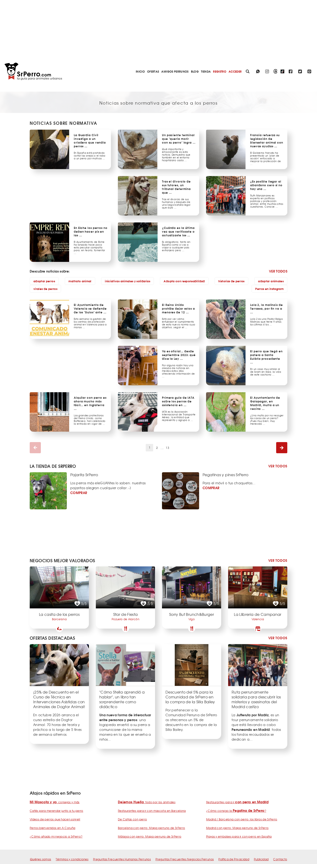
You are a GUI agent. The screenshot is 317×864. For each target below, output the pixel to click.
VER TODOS (278, 271)
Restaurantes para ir (237, 802)
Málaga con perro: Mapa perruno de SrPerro (149, 836)
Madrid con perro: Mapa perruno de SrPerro (237, 828)
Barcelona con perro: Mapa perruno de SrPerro (151, 828)
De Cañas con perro (132, 819)
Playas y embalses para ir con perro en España (239, 836)
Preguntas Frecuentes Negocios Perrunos (184, 859)
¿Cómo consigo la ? (236, 811)
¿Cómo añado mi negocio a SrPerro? (56, 836)
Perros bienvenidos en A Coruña (52, 828)
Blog (195, 71)
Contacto (280, 859)
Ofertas (153, 71)
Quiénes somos (40, 859)
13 (167, 448)
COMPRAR (78, 492)
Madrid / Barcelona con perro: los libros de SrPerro (241, 819)
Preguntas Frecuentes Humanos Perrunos (122, 859)
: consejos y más (55, 802)
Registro (219, 71)
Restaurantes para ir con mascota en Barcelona (152, 811)
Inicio (140, 71)
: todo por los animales (146, 802)
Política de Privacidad (233, 859)
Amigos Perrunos (174, 71)
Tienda (206, 71)
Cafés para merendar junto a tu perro (56, 811)
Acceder (235, 71)
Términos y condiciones (72, 859)
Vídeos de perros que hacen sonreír (55, 819)
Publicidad (261, 859)
